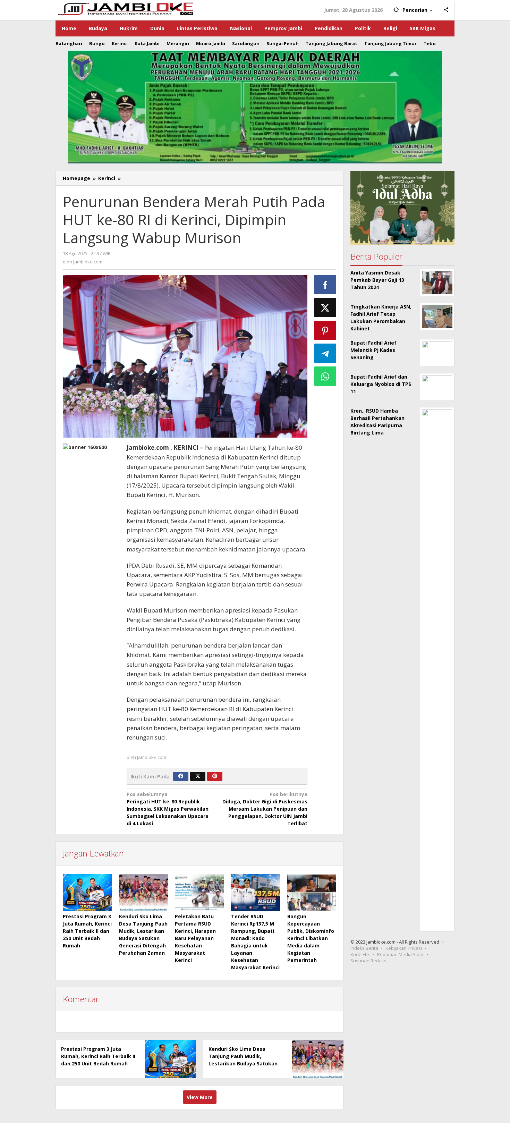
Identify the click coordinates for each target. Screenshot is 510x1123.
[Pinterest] (214, 776)
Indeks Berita (364, 948)
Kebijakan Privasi (403, 948)
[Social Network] (446, 10)
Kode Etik (360, 954)
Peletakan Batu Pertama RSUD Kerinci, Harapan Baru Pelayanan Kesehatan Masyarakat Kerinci (195, 938)
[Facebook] (180, 776)
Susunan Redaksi (369, 960)
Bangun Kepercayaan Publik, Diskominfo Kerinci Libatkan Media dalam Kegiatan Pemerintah (310, 938)
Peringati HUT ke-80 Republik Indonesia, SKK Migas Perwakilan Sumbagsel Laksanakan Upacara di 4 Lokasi (168, 809)
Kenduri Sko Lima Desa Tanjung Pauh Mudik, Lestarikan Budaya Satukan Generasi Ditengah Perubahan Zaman (243, 1063)
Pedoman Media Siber (400, 954)
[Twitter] (197, 776)
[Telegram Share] (325, 353)
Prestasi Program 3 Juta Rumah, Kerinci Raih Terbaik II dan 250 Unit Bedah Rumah (87, 931)
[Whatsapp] (325, 376)
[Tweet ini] (325, 307)
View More (200, 1097)
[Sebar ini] (325, 284)
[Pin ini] (325, 330)
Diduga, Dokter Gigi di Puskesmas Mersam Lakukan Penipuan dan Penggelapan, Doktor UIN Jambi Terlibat (264, 809)
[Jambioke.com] (125, 8)
